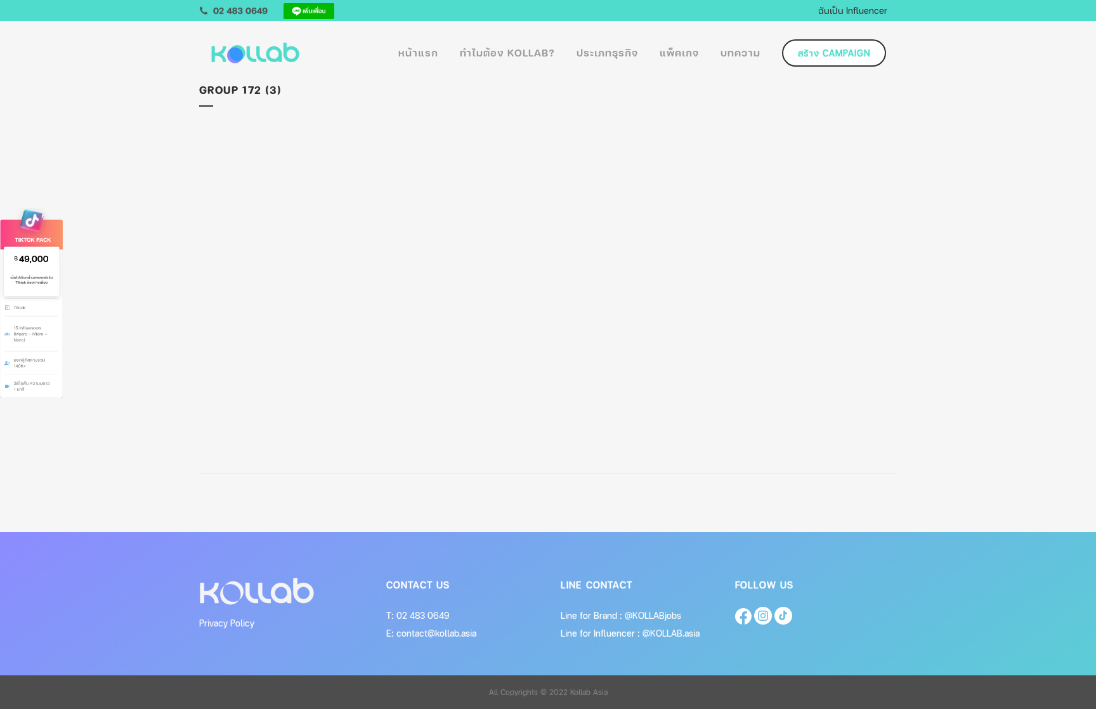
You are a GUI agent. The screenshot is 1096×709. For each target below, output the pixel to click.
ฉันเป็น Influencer (852, 10)
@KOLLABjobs (653, 615)
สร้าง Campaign (834, 53)
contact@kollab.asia (436, 633)
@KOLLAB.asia (671, 633)
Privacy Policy (226, 623)
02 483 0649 (423, 615)
